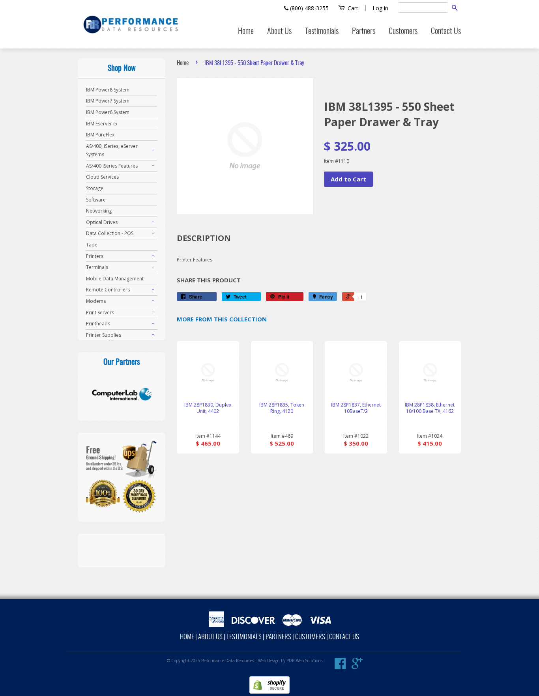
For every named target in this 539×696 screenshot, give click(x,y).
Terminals (97, 267)
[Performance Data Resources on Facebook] (340, 666)
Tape (91, 244)
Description (204, 238)
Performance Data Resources (227, 660)
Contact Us (446, 31)
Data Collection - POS (109, 233)
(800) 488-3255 (308, 8)
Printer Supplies (103, 335)
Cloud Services (102, 177)
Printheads (98, 323)
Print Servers (100, 312)
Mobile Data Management (115, 278)
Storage (94, 188)
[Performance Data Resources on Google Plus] (357, 666)
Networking (99, 210)
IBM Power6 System (107, 112)
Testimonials (322, 31)
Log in (380, 8)
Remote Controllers (108, 289)
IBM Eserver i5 (101, 123)
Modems (96, 301)
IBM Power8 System (107, 89)
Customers (403, 31)
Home (246, 31)
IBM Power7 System (107, 100)
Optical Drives (102, 222)
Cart (352, 8)
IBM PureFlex (100, 134)
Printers (94, 256)
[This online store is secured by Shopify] (269, 692)
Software (96, 199)
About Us (279, 31)
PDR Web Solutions (304, 660)
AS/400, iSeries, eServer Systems (112, 150)
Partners (363, 31)
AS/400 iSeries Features (112, 165)
